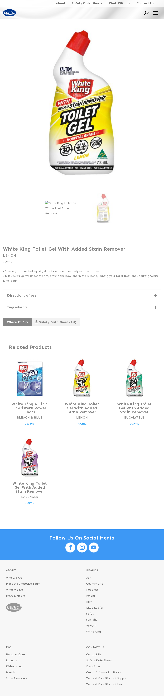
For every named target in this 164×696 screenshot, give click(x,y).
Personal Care (15, 654)
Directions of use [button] (22, 295)
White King (93, 631)
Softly (90, 613)
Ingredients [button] (17, 307)
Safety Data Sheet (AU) (57, 322)
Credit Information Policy (103, 672)
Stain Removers (16, 678)
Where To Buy (17, 322)
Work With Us (119, 3)
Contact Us (145, 3)
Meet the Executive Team (23, 583)
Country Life (94, 583)
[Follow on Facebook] (70, 547)
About (60, 3)
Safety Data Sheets (87, 3)
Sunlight (91, 619)
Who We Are (14, 577)
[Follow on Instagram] (82, 547)
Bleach (10, 672)
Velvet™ (91, 625)
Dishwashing (14, 666)
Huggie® (92, 589)
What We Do (14, 589)
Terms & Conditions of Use (104, 684)
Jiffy (89, 601)
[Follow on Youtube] (94, 547)
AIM (89, 577)
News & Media (15, 595)
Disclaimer (93, 666)
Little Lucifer (94, 607)
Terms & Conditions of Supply (106, 678)
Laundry (11, 660)
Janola (90, 595)
